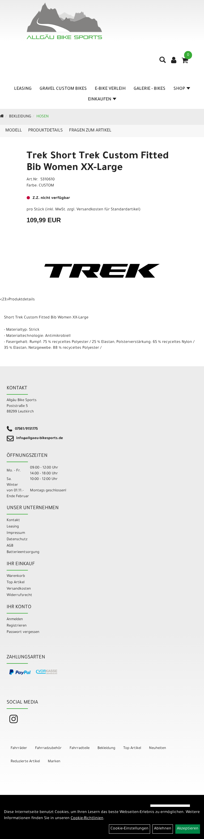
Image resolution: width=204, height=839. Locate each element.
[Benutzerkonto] (173, 61)
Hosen (42, 117)
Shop (179, 89)
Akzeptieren (187, 829)
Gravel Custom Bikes (63, 89)
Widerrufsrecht (19, 595)
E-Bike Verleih (110, 89)
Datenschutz (17, 540)
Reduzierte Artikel (25, 762)
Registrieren (17, 626)
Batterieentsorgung (23, 552)
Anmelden (15, 619)
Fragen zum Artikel (90, 130)
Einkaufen (99, 99)
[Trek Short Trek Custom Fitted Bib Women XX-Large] (102, 270)
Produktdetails (45, 130)
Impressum (16, 533)
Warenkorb (16, 576)
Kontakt (13, 520)
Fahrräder (19, 748)
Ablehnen (162, 829)
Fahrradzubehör (48, 748)
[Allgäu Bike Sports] (64, 21)
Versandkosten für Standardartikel (107, 210)
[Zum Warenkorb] (185, 62)
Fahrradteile (80, 748)
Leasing (23, 89)
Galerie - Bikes (149, 89)
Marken (54, 762)
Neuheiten (157, 748)
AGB (10, 546)
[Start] (2, 117)
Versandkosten (19, 589)
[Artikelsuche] (162, 62)
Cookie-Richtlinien (87, 818)
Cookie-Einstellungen (129, 829)
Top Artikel (15, 583)
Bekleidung (20, 117)
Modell (13, 130)
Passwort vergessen (23, 632)
